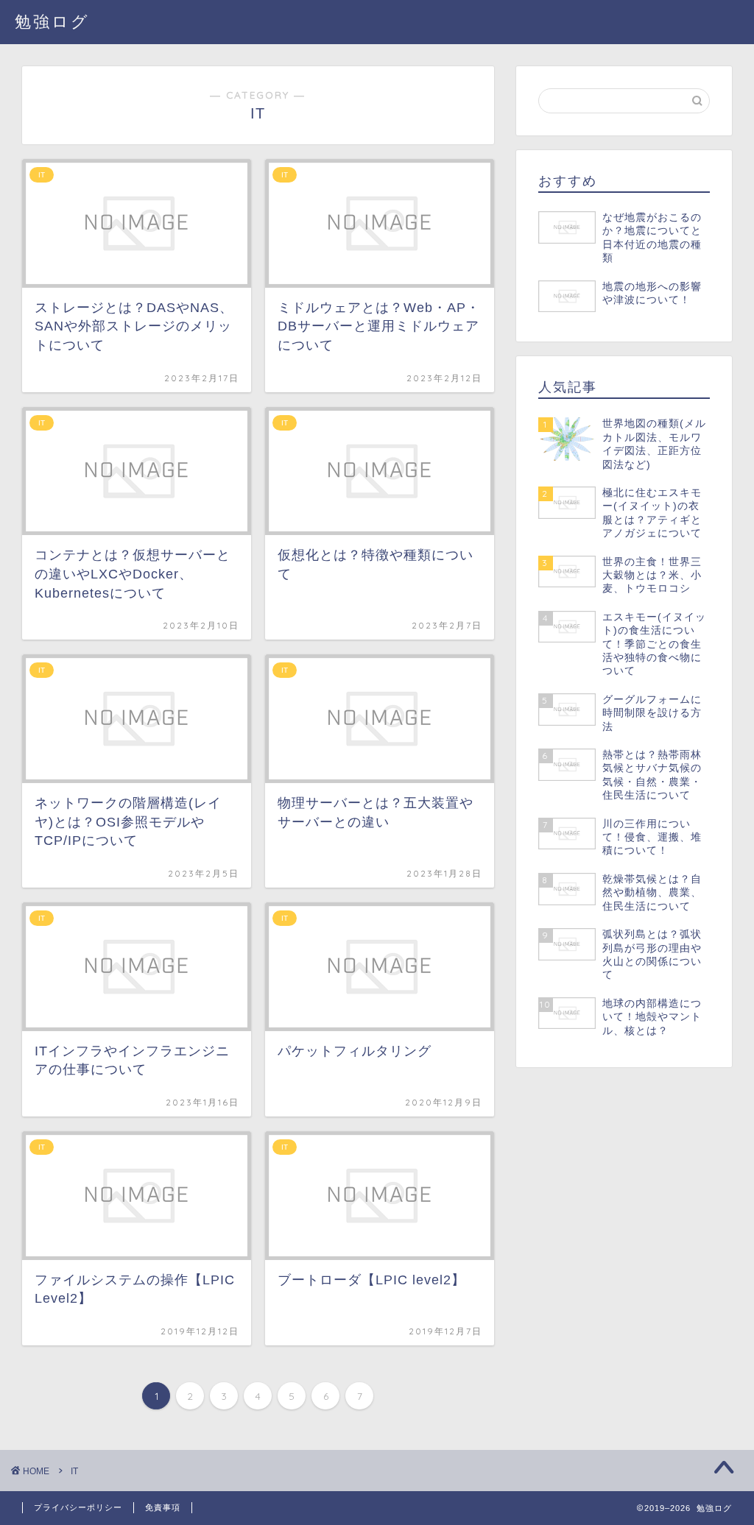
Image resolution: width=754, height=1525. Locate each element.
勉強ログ (52, 21)
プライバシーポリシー (78, 1507)
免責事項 (162, 1507)
